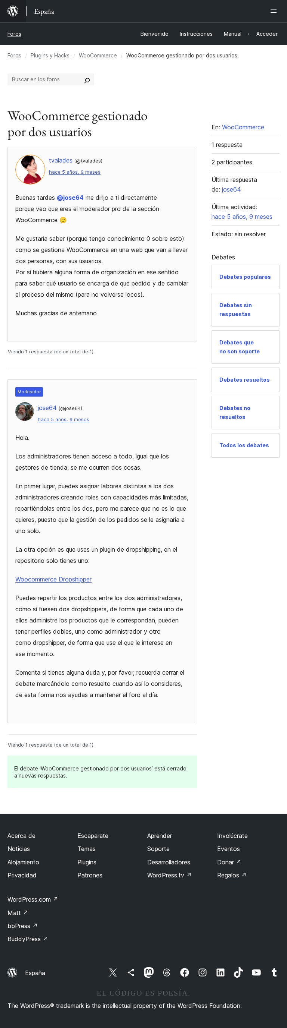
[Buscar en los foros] (87, 79)
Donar (229, 862)
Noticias (18, 848)
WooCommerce (98, 55)
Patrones (89, 875)
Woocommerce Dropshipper (53, 579)
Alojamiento (23, 862)
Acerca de (21, 835)
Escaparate (92, 835)
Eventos (228, 848)
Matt (17, 913)
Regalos (232, 875)
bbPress (22, 926)
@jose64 (70, 197)
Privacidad (22, 875)
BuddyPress (27, 939)
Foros (14, 34)
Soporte (158, 848)
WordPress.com (32, 899)
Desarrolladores (168, 862)
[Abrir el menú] (275, 11)
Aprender (159, 835)
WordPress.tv (169, 875)
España (35, 973)
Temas (86, 848)
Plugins (86, 862)
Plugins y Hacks (50, 55)
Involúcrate (232, 835)
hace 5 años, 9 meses (75, 172)
